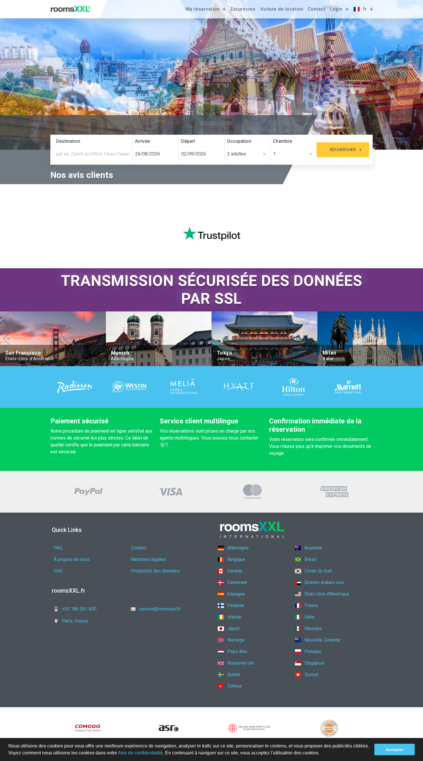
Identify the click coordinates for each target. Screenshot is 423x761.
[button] (321, 753)
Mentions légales (148, 559)
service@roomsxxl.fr (160, 609)
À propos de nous (71, 559)
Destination (68, 141)
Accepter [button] (394, 749)
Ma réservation (202, 9)
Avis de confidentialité (140, 752)
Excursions (243, 9)
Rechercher (343, 149)
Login (336, 9)
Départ (188, 141)
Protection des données (155, 571)
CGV (58, 571)
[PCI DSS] (329, 728)
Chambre (282, 141)
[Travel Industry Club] (249, 728)
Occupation (239, 141)
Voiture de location (281, 9)
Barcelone (241, 35)
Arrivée (142, 141)
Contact (316, 9)
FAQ (58, 548)
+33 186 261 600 (79, 609)
